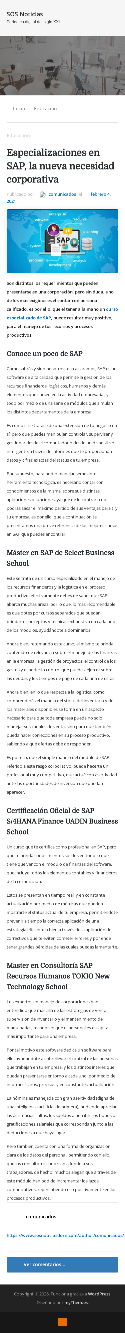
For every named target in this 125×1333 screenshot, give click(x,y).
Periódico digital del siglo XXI (33, 22)
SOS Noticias (25, 14)
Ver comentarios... (44, 1264)
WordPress (99, 1294)
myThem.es (76, 1302)
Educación (45, 108)
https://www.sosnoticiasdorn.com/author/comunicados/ (65, 1235)
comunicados (62, 194)
